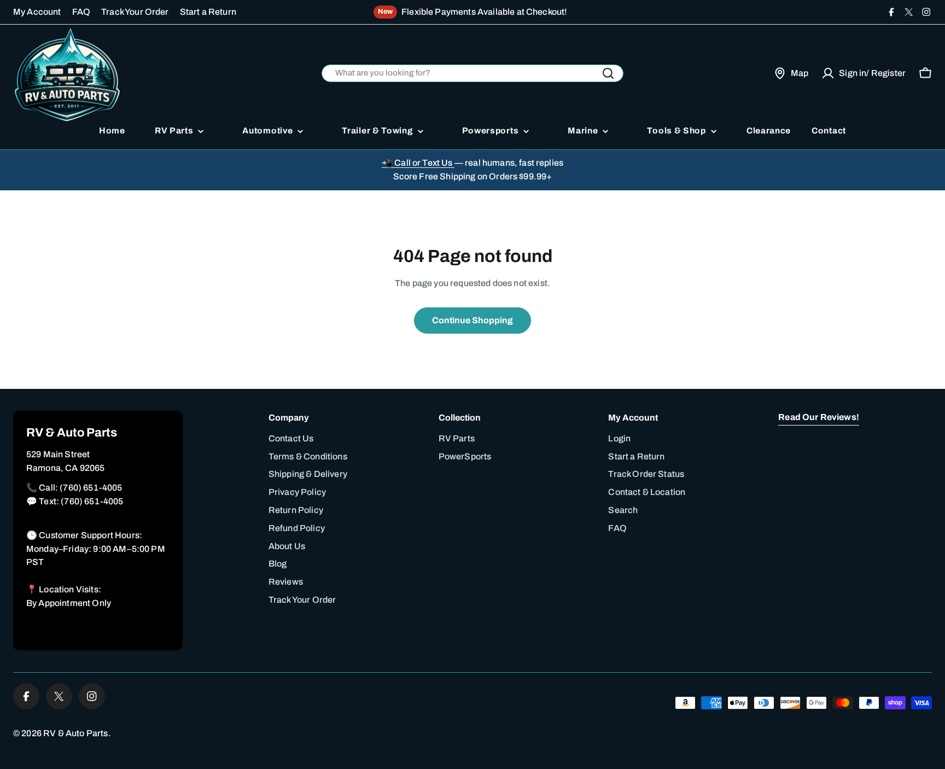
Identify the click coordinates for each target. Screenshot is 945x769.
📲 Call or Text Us (418, 162)
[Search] (608, 73)
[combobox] (472, 74)
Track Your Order (135, 11)
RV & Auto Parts (75, 733)
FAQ (81, 11)
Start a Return (208, 11)
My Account (37, 11)
